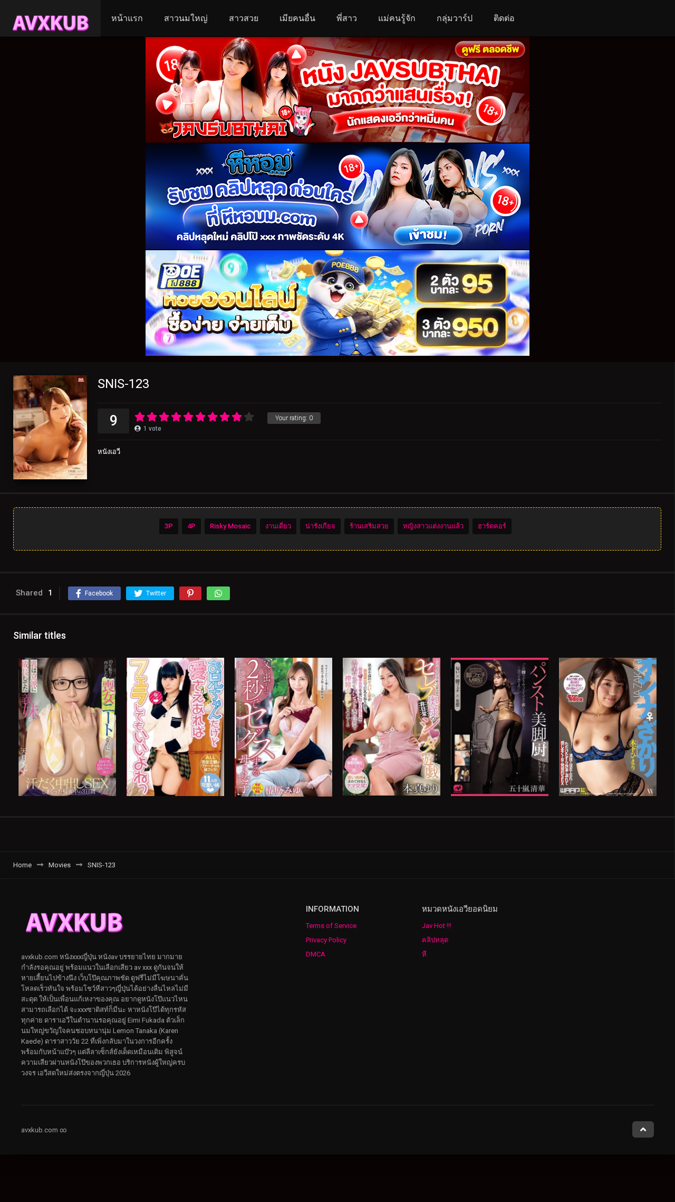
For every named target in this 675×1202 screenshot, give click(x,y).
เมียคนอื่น (297, 18)
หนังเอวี (109, 451)
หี (424, 954)
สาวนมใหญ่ (186, 18)
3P (169, 526)
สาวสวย (243, 18)
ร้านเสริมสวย (369, 526)
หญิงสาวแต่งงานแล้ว (433, 526)
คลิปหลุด (435, 940)
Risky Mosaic (230, 526)
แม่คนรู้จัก (397, 18)
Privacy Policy (326, 940)
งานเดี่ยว (278, 526)
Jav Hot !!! (436, 926)
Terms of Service (331, 926)
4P (191, 526)
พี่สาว (346, 18)
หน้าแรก (127, 18)
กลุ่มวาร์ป (454, 18)
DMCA (315, 954)
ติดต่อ (504, 18)
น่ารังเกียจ (320, 526)
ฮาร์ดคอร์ (492, 526)
